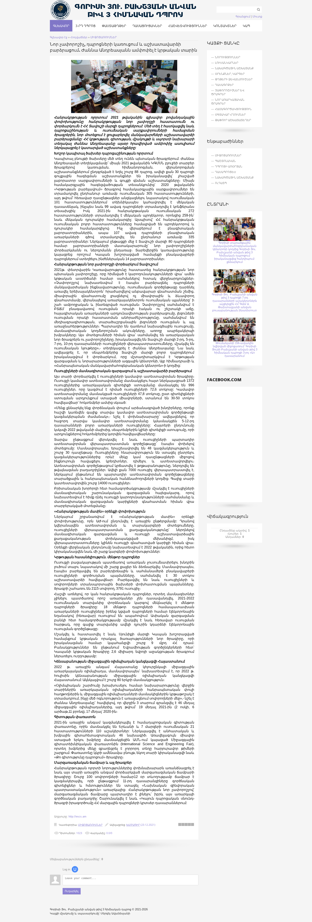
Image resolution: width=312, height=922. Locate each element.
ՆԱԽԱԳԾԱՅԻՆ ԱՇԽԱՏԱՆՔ (234, 177)
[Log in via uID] (75, 869)
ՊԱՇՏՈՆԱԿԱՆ (225, 161)
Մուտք (257, 16)
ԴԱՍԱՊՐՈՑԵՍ (225, 172)
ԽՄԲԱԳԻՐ (133, 824)
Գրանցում (243, 16)
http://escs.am (77, 816)
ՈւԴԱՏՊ (221, 183)
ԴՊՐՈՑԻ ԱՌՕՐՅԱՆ (228, 166)
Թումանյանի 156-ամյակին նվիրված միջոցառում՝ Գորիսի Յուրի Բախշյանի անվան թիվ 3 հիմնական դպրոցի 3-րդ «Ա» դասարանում (234, 349)
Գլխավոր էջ (58, 37)
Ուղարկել (72, 891)
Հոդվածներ (78, 37)
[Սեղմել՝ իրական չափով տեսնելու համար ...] (124, 112)
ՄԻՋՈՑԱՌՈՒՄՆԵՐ (103, 37)
